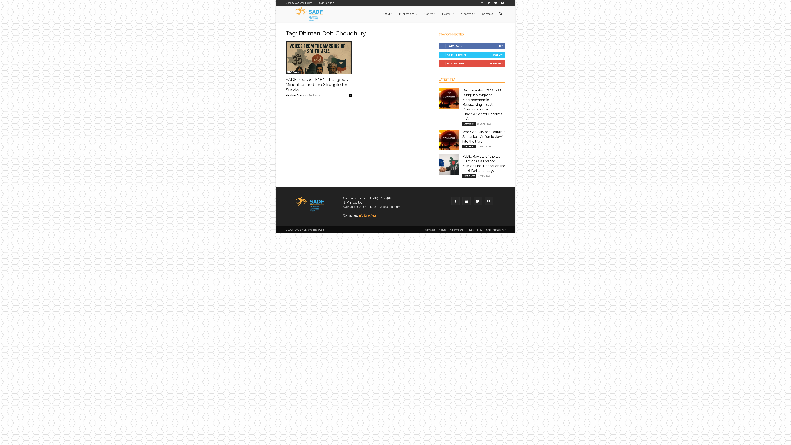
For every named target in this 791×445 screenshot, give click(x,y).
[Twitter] (496, 3)
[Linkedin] (489, 3)
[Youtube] (502, 3)
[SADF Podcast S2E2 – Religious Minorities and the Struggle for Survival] (319, 57)
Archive (428, 13)
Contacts (487, 13)
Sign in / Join (326, 3)
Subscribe (496, 63)
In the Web (466, 13)
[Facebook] (482, 3)
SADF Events (293, 72)
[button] (500, 14)
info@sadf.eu (367, 215)
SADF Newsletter (495, 229)
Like (500, 46)
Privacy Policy (474, 229)
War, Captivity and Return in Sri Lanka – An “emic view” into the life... (483, 136)
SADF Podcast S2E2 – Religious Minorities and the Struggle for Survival (317, 84)
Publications (406, 13)
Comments (469, 124)
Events (446, 13)
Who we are (456, 229)
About (386, 13)
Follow (498, 54)
